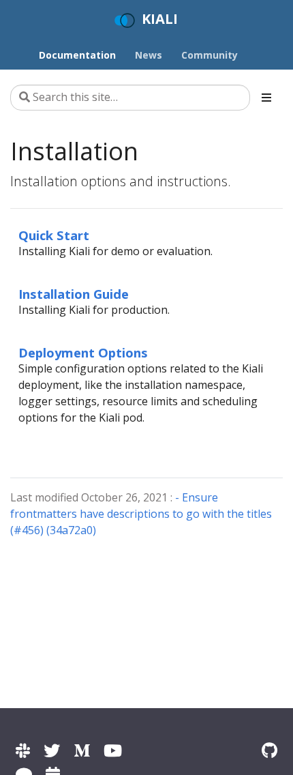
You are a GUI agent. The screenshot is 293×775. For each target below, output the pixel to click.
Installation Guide (73, 293)
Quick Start (53, 235)
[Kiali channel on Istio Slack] (23, 750)
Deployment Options (83, 352)
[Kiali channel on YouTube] (113, 750)
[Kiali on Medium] (82, 750)
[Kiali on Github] (269, 750)
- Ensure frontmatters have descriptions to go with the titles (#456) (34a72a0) (141, 514)
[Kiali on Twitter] (52, 750)
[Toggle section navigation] (266, 97)
